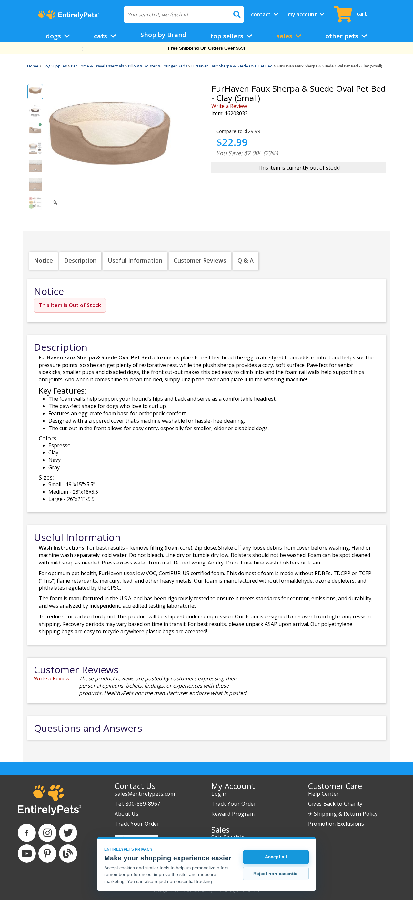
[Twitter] (68, 833)
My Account (303, 14)
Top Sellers (227, 36)
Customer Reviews (200, 260)
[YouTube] (27, 853)
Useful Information (135, 260)
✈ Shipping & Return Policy (343, 813)
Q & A (245, 260)
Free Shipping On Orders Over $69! (206, 48)
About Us (126, 813)
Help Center (323, 793)
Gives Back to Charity (335, 803)
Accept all (276, 856)
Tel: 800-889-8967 (137, 803)
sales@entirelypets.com (145, 793)
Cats (101, 36)
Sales (285, 36)
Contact (261, 14)
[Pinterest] (47, 853)
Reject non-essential (276, 873)
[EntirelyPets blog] (68, 853)
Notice (43, 260)
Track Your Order (137, 823)
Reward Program (233, 813)
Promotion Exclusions (336, 823)
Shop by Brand (163, 34)
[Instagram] (47, 833)
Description (80, 260)
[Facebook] (27, 833)
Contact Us (135, 786)
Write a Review (229, 105)
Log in (219, 793)
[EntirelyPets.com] (68, 14)
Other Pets (342, 36)
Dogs (54, 36)
